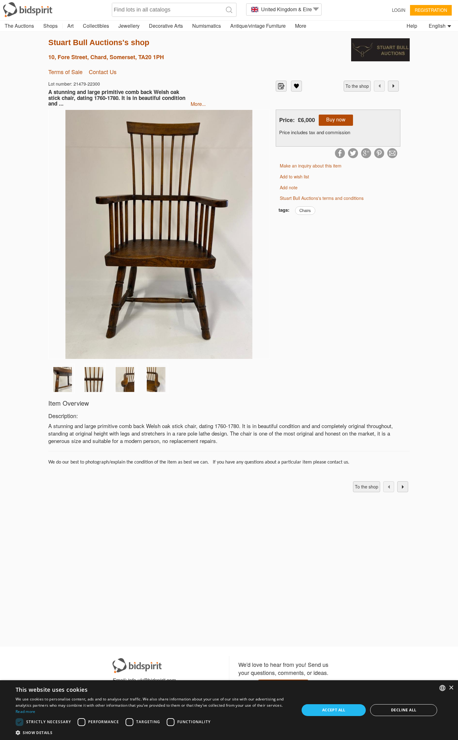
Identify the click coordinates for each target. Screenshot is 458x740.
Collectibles (96, 25)
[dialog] (229, 710)
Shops (50, 25)
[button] (153, 732)
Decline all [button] (403, 710)
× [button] (451, 688)
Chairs (305, 210)
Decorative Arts (166, 25)
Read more (26, 711)
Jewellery (129, 25)
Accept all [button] (334, 710)
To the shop (357, 86)
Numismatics (206, 25)
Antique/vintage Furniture (258, 25)
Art (70, 25)
